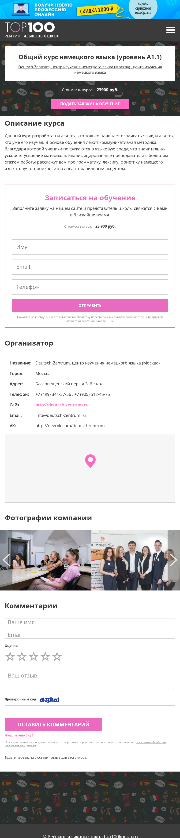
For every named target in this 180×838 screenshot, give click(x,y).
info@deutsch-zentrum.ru (60, 415)
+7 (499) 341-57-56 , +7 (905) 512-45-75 (72, 394)
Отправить (90, 305)
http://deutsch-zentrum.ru (61, 405)
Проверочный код (20, 699)
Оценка (11, 645)
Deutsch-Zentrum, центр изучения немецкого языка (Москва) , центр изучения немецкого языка (90, 69)
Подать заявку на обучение (90, 103)
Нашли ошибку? (19, 735)
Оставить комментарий (53, 724)
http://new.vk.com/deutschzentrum (70, 425)
